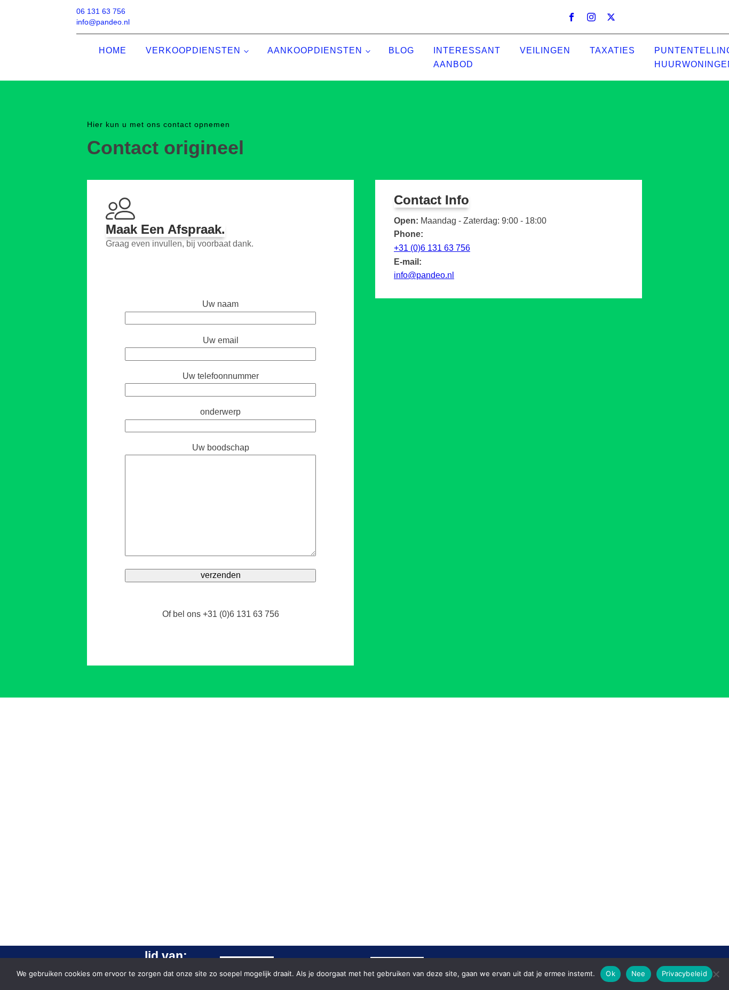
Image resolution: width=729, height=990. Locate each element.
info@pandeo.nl (424, 275)
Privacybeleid (684, 973)
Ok (610, 973)
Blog (401, 50)
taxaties (612, 50)
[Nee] (715, 974)
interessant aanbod (467, 57)
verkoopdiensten (193, 50)
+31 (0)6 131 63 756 (432, 247)
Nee (638, 973)
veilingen (545, 50)
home (112, 50)
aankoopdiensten (314, 50)
